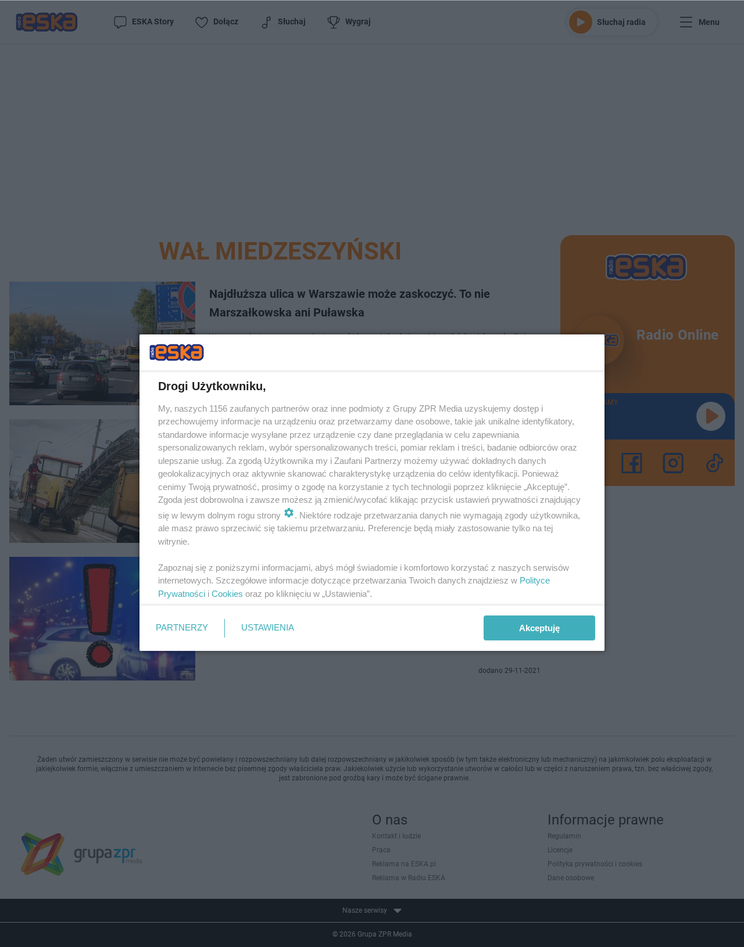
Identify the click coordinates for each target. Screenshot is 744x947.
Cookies (227, 594)
